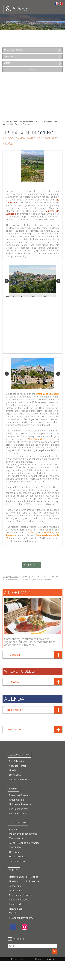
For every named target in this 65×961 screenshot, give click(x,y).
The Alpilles (15, 847)
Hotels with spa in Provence (24, 881)
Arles (31, 532)
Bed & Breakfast (17, 761)
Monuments (15, 890)
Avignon (13, 829)
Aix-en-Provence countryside (24, 843)
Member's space (18, 959)
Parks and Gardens (19, 899)
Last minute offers (19, 779)
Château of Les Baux (47, 393)
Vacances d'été (17, 813)
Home (5, 121)
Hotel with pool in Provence (23, 876)
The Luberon (16, 838)
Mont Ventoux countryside (23, 833)
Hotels (12, 770)
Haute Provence (17, 856)
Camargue (14, 852)
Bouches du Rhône (44, 121)
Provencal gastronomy (21, 918)
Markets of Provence (20, 795)
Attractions (15, 886)
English (62, 3)
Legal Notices (37, 959)
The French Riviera (19, 861)
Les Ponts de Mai (18, 809)
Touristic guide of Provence (21, 121)
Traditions (14, 913)
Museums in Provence (21, 895)
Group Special (16, 799)
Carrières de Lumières (41, 439)
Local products (17, 904)
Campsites (15, 775)
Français (57, 3)
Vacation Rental (17, 765)
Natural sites (15, 908)
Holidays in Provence (20, 804)
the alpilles (32, 565)
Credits (50, 959)
